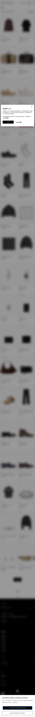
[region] (17, 115)
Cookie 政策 (5, 117)
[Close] (17, 691)
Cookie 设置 (18, 122)
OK (8, 122)
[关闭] (32, 106)
